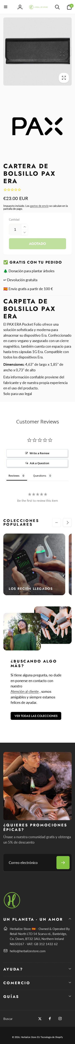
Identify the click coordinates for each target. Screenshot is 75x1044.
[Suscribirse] (63, 862)
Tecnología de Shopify (52, 1037)
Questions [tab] (39, 475)
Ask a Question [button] (39, 463)
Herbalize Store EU (30, 1037)
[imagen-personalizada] (12, 907)
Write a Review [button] (39, 453)
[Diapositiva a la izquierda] (7, 51)
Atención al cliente (25, 691)
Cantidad (14, 219)
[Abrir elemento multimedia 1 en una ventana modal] (37, 51)
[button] (6, 7)
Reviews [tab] (14, 475)
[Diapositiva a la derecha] (67, 51)
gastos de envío (39, 205)
